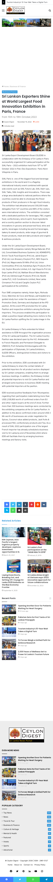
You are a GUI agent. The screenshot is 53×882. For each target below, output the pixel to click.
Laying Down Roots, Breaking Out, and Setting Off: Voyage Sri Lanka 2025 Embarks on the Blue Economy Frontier (13, 581)
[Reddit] (37, 504)
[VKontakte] (43, 504)
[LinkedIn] (19, 504)
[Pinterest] (31, 504)
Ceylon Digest (9, 122)
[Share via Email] (19, 510)
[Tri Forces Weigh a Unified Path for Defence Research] (9, 644)
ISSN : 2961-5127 (41, 861)
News (5, 817)
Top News (7, 813)
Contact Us (28, 865)
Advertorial (7, 850)
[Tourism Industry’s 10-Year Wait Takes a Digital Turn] (9, 632)
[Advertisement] (26, 57)
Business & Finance (18, 86)
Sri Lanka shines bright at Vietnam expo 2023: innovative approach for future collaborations (39, 579)
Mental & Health (10, 833)
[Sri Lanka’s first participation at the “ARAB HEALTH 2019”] (39, 536)
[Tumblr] (25, 504)
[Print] (25, 510)
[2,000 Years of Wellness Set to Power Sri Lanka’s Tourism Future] (9, 655)
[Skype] (6, 510)
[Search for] (49, 11)
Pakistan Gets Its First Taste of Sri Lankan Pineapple (34, 618)
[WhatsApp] (13, 510)
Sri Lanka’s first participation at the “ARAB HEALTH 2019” (37, 549)
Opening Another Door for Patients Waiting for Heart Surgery (34, 607)
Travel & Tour (9, 821)
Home (6, 86)
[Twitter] (13, 504)
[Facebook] (6, 504)
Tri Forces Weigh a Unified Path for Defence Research (34, 641)
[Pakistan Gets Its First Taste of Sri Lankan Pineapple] (9, 621)
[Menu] (3, 11)
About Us (18, 865)
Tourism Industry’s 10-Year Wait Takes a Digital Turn (27, 2)
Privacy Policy (39, 865)
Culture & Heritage (11, 829)
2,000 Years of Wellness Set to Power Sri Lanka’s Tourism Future (33, 653)
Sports (6, 846)
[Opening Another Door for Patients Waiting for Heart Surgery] (9, 609)
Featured (7, 837)
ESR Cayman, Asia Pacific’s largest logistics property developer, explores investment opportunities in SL (11, 545)
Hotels (6, 842)
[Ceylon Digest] (15, 10)
